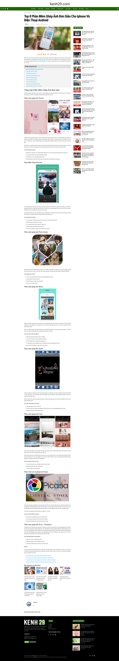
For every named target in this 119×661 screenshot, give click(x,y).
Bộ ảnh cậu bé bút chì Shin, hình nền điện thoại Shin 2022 (87, 646)
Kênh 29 (27, 24)
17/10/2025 (84, 150)
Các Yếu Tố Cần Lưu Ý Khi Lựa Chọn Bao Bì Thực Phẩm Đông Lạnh (88, 140)
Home (25, 12)
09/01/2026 (84, 97)
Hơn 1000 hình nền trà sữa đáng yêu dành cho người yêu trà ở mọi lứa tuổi (88, 633)
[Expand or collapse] (69, 66)
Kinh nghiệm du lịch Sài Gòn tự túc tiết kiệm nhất (88, 81)
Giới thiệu (50, 626)
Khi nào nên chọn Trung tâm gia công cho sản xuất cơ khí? (88, 74)
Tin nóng (33, 8)
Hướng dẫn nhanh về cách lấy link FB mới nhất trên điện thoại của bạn (41, 562)
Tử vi (87, 8)
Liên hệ (49, 627)
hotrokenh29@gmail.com (32, 638)
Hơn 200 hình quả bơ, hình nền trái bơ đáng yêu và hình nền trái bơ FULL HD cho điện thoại (88, 640)
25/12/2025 (84, 105)
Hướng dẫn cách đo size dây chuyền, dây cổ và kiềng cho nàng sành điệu (87, 163)
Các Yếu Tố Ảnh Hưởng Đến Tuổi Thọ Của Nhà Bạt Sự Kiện (88, 95)
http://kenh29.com (32, 636)
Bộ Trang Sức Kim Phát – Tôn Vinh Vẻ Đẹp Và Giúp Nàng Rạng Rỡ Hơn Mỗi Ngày (88, 103)
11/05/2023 (32, 24)
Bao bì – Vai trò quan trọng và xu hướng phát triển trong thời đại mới (88, 170)
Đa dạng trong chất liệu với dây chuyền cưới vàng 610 (88, 125)
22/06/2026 (84, 35)
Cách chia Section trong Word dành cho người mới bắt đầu (38, 555)
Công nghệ (60, 8)
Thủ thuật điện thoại (34, 12)
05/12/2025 (84, 121)
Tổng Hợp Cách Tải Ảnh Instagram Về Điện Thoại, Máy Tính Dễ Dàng (40, 559)
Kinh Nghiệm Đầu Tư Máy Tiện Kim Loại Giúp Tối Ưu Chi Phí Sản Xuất (88, 33)
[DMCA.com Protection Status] (30, 641)
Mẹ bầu (53, 8)
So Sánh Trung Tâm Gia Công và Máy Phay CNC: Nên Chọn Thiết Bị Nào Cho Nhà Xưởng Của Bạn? (88, 110)
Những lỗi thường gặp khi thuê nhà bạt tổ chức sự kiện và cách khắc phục (88, 133)
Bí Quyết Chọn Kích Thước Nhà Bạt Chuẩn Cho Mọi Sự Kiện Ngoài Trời (88, 119)
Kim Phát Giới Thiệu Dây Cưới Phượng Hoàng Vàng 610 (88, 39)
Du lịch (75, 8)
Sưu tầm (68, 8)
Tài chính (81, 8)
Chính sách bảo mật (52, 628)
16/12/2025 (84, 114)
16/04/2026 (84, 64)
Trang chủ (50, 624)
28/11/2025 (84, 127)
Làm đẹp (47, 8)
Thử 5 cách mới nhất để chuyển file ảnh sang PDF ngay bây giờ (39, 557)
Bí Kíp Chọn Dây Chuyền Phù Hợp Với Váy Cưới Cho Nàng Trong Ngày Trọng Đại (87, 147)
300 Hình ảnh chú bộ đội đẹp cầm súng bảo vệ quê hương (88, 625)
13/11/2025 (84, 135)
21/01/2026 (84, 90)
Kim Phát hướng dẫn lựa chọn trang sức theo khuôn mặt (88, 88)
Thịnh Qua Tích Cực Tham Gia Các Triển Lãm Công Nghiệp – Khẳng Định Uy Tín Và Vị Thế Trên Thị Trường (88, 155)
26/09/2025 (84, 165)
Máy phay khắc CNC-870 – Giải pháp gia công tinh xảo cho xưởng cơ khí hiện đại (88, 61)
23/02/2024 (83, 627)
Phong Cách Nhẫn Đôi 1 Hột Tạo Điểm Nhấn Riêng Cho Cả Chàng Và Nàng (88, 47)
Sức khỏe (40, 8)
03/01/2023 (83, 648)
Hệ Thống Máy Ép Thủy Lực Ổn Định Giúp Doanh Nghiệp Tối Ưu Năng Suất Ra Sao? (88, 54)
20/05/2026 (84, 49)
